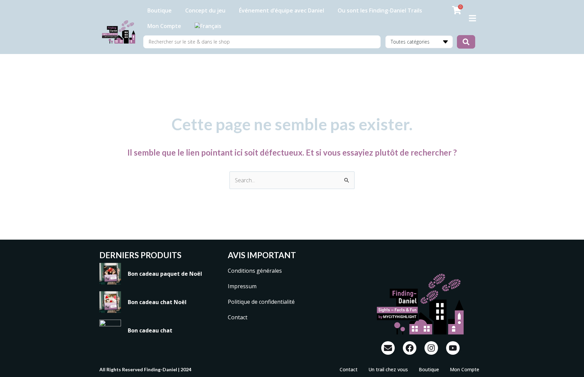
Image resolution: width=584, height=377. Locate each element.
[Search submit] (466, 42)
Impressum (242, 286)
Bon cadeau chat (150, 330)
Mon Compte (164, 26)
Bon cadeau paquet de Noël (165, 273)
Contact (237, 317)
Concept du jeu (205, 10)
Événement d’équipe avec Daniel (281, 10)
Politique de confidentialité (261, 301)
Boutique (159, 10)
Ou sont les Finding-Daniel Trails (380, 10)
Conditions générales (255, 270)
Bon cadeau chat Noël (157, 302)
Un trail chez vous (388, 369)
